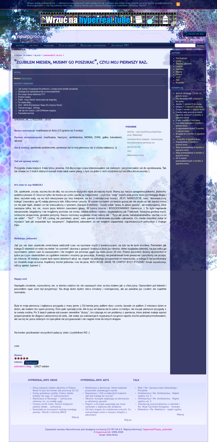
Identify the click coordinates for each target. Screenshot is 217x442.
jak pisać (33, 45)
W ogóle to (181, 134)
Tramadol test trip (26, 113)
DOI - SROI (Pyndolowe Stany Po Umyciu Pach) (40, 105)
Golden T (180, 107)
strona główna (23, 55)
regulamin (49, 45)
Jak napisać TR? (120, 45)
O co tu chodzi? (67, 45)
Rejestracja (196, 39)
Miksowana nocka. (135, 155)
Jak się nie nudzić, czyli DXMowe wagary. (37, 110)
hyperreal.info (103, 432)
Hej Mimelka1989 (184, 99)
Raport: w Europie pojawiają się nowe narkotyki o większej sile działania (105, 405)
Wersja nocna (194, 34)
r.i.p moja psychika (184, 123)
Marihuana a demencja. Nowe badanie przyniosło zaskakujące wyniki (106, 389)
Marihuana (27, 78)
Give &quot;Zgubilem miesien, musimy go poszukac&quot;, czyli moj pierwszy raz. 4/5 (24, 358)
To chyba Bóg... (25, 102)
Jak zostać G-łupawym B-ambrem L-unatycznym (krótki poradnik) (48, 89)
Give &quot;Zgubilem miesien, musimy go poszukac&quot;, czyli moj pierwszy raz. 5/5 (27, 358)
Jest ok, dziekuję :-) (184, 93)
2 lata (178, 120)
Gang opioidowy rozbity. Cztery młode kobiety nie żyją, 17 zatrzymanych (53, 394)
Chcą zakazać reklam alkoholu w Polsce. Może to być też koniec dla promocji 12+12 (55, 389)
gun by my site (134, 147)
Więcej (75, 417)
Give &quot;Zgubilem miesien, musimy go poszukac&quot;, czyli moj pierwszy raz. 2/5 (18, 358)
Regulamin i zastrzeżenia (93, 45)
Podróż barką (24, 97)
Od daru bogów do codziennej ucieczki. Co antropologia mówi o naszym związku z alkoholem (108, 412)
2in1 (129, 151)
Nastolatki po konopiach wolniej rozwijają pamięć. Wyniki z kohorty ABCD (54, 410)
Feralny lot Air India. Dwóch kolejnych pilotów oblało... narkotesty (53, 405)
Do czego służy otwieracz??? (31, 94)
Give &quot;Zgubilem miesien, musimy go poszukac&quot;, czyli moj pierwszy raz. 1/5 (15, 358)
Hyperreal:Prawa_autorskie (157, 429)
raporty (20, 45)
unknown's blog (53, 55)
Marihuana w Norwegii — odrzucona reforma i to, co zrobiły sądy (52, 400)
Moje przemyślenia (184, 147)
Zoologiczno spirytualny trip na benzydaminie (39, 91)
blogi (38, 55)
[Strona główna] (28, 36)
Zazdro (179, 104)
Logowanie (179, 39)
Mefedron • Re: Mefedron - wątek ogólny (159, 409)
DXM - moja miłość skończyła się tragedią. (37, 100)
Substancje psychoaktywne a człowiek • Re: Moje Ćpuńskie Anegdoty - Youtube (159, 405)
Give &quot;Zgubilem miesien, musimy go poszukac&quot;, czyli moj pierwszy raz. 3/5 (21, 358)
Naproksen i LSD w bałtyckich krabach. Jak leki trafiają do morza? (106, 394)
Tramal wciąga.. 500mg (29, 108)
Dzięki (179, 109)
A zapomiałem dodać (185, 128)
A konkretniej (182, 142)
